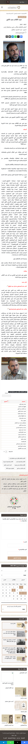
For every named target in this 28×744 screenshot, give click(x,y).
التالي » (4, 580)
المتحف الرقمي (17, 13)
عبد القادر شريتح (9, 688)
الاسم (25, 542)
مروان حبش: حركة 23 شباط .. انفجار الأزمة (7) (10, 657)
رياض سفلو (23, 439)
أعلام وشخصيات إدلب (20, 462)
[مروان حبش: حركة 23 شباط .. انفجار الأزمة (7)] (21, 659)
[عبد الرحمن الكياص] (7, 719)
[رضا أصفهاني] (21, 719)
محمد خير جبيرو (22, 430)
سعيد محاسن (24, 698)
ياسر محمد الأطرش (22, 448)
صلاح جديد (13, 623)
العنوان (23, 401)
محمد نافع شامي (22, 432)
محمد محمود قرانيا (22, 413)
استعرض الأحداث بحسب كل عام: (14, 606)
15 (21, 593)
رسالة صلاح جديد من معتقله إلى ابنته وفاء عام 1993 (9, 633)
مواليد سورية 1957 (9, 468)
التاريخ (5, 401)
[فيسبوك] (21, 36)
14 (24, 593)
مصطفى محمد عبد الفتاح (20, 423)
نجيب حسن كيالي (22, 411)
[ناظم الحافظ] (21, 705)
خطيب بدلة (23, 420)
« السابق (23, 580)
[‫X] (18, 36)
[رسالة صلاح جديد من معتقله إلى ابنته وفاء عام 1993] (21, 634)
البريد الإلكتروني (22, 549)
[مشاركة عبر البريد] (10, 36)
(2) (8, 309)
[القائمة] (2, 8)
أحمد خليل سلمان (9, 701)
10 (13, 590)
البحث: (6, 393)
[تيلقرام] (12, 36)
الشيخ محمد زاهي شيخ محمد (8, 683)
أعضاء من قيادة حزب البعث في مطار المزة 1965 (9, 640)
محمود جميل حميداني (21, 444)
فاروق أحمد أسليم (22, 407)
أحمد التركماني (23, 673)
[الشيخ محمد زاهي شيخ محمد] (7, 677)
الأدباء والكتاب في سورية (20, 465)
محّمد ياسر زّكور (22, 404)
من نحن (18, 738)
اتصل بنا (5, 738)
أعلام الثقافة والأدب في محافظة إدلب (17, 458)
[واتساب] (15, 36)
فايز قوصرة (23, 441)
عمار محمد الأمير (22, 425)
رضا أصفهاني (24, 725)
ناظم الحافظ (24, 712)
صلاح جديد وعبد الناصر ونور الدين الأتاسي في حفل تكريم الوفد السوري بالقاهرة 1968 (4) (9, 650)
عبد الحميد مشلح (22, 437)
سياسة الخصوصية (12, 738)
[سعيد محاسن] (21, 692)
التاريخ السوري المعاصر (14, 507)
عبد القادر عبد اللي (22, 409)
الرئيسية (23, 13)
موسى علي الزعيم (22, 446)
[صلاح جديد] (21, 626)
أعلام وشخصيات (9, 13)
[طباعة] (7, 36)
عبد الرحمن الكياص (9, 725)
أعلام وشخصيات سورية (7, 462)
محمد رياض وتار (22, 418)
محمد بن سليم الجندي (21, 427)
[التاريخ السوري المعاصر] (14, 7)
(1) (7, 286)
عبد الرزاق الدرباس (22, 416)
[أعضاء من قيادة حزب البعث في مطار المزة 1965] (21, 642)
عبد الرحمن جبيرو (22, 434)
